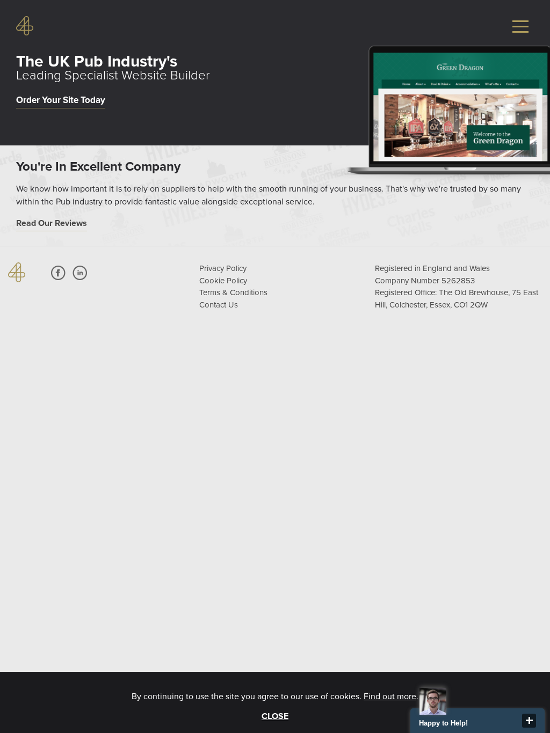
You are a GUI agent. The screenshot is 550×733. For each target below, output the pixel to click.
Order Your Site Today (60, 100)
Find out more (390, 696)
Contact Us (218, 305)
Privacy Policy (223, 268)
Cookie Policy (223, 280)
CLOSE (275, 716)
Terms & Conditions (233, 292)
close (529, 721)
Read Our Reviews (51, 223)
